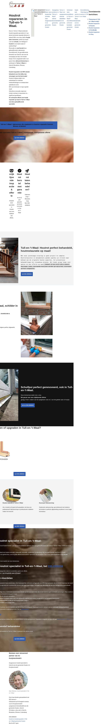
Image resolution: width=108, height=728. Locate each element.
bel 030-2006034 (19, 137)
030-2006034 (55, 566)
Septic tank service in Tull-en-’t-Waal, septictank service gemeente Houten (77, 18)
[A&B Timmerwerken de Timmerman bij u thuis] (17, 4)
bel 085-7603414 (19, 526)
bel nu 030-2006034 (28, 405)
